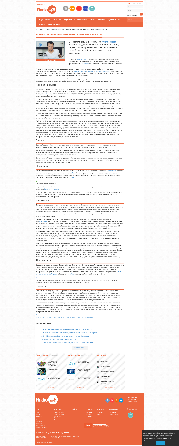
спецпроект (43, 221)
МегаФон (70, 274)
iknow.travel (112, 171)
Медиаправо (39, 422)
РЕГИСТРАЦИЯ (136, 3)
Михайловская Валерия (107, 371)
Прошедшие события (73, 355)
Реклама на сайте (132, 401)
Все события (80, 387)
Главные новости (42, 355)
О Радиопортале (132, 397)
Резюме (89, 414)
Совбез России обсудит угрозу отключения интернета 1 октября (84, 370)
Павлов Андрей (105, 376)
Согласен (160, 442)
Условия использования (99, 424)
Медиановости (44, 20)
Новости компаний (41, 420)
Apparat (90, 71)
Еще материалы (79, 347)
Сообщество (82, 20)
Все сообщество (110, 387)
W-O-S (48, 66)
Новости (39, 409)
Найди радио (114, 409)
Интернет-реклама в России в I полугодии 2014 (58, 339)
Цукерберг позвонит (102, 71)
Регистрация (130, 13)
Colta (46, 189)
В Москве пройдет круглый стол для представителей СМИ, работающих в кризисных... (54, 364)
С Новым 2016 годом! (54, 369)
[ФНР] (92, 9)
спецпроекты (71, 318)
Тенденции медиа (59, 414)
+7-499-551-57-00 (54, 437)
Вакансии (89, 412)
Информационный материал (49, 24)
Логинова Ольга (105, 366)
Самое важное (53, 355)
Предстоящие (85, 355)
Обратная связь (131, 399)
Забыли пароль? (132, 15)
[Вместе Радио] (66, 9)
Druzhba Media (108, 41)
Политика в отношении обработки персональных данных (108, 426)
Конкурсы (101, 20)
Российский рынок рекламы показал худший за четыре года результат (67, 343)
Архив (98, 414)
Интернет (38, 414)
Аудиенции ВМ (69, 20)
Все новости (51, 387)
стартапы (61, 318)
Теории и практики (79, 71)
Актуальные (100, 412)
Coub (74, 173)
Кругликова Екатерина (107, 381)
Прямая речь (50, 29)
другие (56, 189)
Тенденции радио (59, 412)
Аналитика (57, 20)
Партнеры (132, 409)
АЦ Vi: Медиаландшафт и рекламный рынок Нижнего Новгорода (65, 336)
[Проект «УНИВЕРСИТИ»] (79, 9)
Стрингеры (89, 416)
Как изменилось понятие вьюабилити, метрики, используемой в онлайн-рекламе (70, 333)
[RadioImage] (72, 9)
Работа (92, 20)
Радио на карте (113, 414)
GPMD (72, 177)
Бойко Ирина (104, 361)
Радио (38, 412)
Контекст (41, 29)
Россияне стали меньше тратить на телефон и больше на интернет (84, 378)
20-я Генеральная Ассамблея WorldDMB (54, 377)
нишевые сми (51, 318)
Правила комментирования (100, 425)
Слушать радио (113, 412)
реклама (80, 318)
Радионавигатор (114, 20)
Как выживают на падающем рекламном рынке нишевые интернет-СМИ (67, 329)
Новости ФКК (39, 423)
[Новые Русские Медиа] (86, 9)
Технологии (57, 418)
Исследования (58, 420)
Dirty (50, 189)
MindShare (85, 63)
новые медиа (89, 318)
